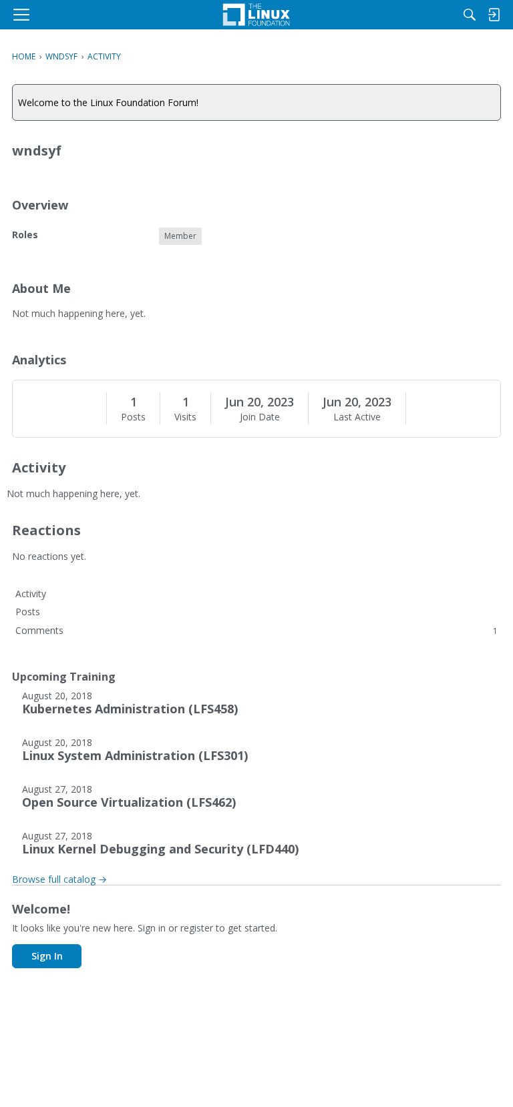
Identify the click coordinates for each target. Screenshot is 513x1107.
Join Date (260, 417)
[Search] (470, 14)
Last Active (357, 417)
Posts (133, 417)
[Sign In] (494, 14)
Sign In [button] (47, 956)
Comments (256, 630)
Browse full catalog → (59, 879)
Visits (185, 417)
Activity (30, 593)
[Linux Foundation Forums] (256, 14)
